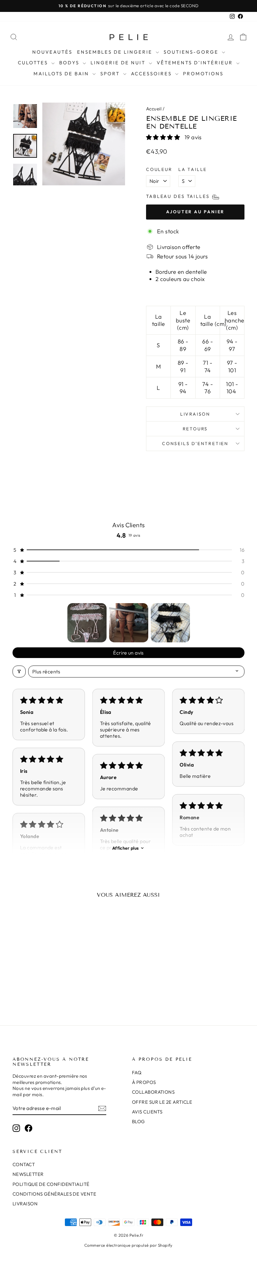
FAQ (136, 1072)
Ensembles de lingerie (115, 52)
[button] (163, 137)
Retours (195, 429)
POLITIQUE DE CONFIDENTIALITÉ (51, 1184)
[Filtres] (19, 671)
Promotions (203, 74)
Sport (111, 74)
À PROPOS (144, 1082)
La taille (192, 169)
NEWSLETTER (28, 1174)
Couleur (159, 169)
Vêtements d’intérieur (196, 63)
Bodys (70, 63)
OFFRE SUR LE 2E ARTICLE (162, 1102)
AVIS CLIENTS (147, 1112)
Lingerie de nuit (119, 63)
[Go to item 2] (128, 622)
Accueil (153, 109)
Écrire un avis (128, 653)
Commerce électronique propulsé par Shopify (128, 1245)
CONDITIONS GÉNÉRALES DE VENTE (54, 1194)
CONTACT (24, 1164)
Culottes (34, 63)
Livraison (195, 414)
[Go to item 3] (170, 622)
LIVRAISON (25, 1204)
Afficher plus (125, 848)
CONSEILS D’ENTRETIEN (195, 443)
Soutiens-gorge (192, 52)
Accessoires (152, 74)
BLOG (138, 1121)
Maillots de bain (62, 74)
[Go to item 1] (87, 622)
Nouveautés (52, 52)
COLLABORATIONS (153, 1092)
